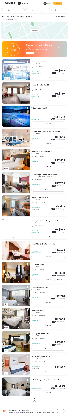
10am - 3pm (48, 392)
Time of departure (31, 10)
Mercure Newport (34, 318)
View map (35, 30)
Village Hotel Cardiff (34, 116)
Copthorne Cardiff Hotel (34, 364)
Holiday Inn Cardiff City (34, 341)
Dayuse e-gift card (17, 412)
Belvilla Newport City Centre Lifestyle (34, 386)
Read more (29, 53)
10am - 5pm (48, 77)
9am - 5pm (48, 302)
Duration (44, 10)
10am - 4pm (48, 143)
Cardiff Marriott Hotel (34, 295)
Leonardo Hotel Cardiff (34, 93)
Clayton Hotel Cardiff (34, 205)
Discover (60, 411)
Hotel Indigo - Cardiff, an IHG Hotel (34, 182)
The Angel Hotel (34, 272)
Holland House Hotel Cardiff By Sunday (34, 138)
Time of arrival (17, 10)
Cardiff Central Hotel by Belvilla (34, 250)
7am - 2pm (36, 279)
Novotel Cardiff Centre (34, 69)
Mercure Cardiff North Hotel (34, 159)
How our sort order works (10, 19)
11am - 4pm (48, 236)
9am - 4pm (48, 213)
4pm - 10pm (59, 279)
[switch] (58, 10)
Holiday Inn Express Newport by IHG (34, 228)
